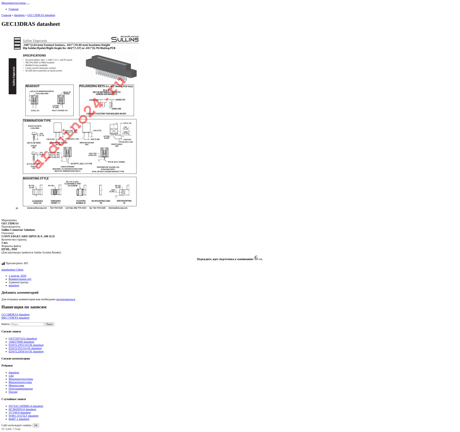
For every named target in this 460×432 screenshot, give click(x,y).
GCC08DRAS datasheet (15, 314)
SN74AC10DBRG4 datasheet (26, 406)
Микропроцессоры (20, 382)
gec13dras (17, 269)
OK (36, 425)
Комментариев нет (20, 279)
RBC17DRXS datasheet (15, 317)
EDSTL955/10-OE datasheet (25, 348)
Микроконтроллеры (13, 2)
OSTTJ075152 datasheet (23, 338)
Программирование (21, 388)
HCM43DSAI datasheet (22, 409)
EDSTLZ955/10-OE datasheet (26, 345)
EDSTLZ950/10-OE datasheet (26, 351)
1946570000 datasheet (21, 341)
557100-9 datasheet (20, 412)
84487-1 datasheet (19, 419)
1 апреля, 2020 (17, 275)
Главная (13, 9)
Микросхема (16, 385)
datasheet (6, 269)
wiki (11, 375)
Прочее (13, 391)
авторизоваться (65, 299)
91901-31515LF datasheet (23, 415)
